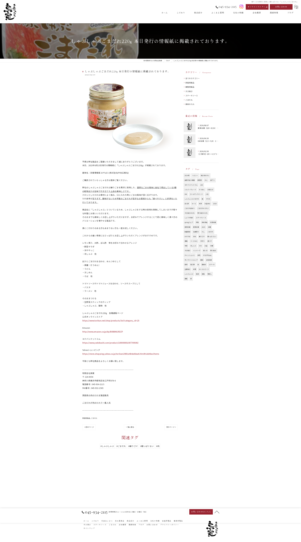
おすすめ (187, 236)
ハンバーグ (196, 250)
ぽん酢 (187, 204)
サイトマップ (89, 528)
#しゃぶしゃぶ (107, 446)
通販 (186, 279)
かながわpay (207, 255)
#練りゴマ (133, 446)
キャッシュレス (190, 255)
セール (194, 204)
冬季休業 (213, 222)
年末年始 (204, 222)
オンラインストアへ (257, 6)
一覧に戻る (130, 427)
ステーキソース (191, 95)
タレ (206, 180)
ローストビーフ (204, 269)
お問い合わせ (281, 6)
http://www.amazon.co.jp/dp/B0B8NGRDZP (102, 331)
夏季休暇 (187, 227)
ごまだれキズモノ (203, 208)
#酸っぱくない (147, 446)
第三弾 (192, 264)
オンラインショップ (191, 260)
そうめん (202, 190)
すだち (208, 199)
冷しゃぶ (193, 246)
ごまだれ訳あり (190, 208)
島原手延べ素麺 (190, 180)
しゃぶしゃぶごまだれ (192, 199)
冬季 (200, 204)
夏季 (186, 264)
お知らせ (210, 190)
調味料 (204, 264)
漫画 (186, 241)
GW (186, 194)
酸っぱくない (212, 236)
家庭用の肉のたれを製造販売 (95, 395)
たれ (200, 246)
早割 (197, 222)
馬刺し (210, 274)
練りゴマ (202, 236)
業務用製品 (189, 87)
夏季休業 (196, 227)
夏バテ (210, 241)
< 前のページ (89, 427)
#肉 (157, 446)
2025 (203, 227)
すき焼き (189, 91)
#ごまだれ (121, 446)
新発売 (200, 180)
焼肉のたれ (189, 104)
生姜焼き (187, 269)
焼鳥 (203, 274)
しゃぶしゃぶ (189, 274)
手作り (202, 241)
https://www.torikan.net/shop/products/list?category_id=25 (110, 320)
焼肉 (197, 274)
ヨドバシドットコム (191, 185)
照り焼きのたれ (203, 213)
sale (201, 185)
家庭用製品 (86, 418)
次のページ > (171, 427)
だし (203, 232)
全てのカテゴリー (192, 78)
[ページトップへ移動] (217, 511)
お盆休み (207, 204)
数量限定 (187, 232)
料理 (194, 269)
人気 (207, 194)
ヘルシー (195, 175)
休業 (211, 246)
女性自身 (209, 260)
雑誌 (201, 260)
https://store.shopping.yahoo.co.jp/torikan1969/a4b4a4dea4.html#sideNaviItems (120, 353)
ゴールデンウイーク (196, 194)
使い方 (205, 250)
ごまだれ (94, 418)
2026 (215, 204)
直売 (199, 255)
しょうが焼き (189, 218)
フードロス (194, 241)
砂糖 (209, 227)
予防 (186, 246)
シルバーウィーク (190, 190)
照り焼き (213, 250)
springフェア (189, 222)
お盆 (206, 246)
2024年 (187, 175)
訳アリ (212, 180)
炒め (194, 236)
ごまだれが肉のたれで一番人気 (96, 402)
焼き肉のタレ (205, 175)
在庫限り (196, 232)
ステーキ (212, 264)
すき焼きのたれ (190, 213)
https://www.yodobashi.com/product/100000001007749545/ (110, 342)
